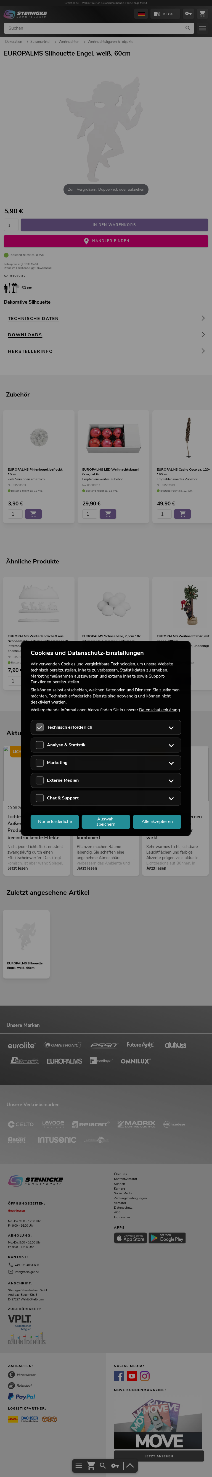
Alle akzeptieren (157, 822)
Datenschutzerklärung (159, 710)
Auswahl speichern (105, 821)
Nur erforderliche (55, 822)
